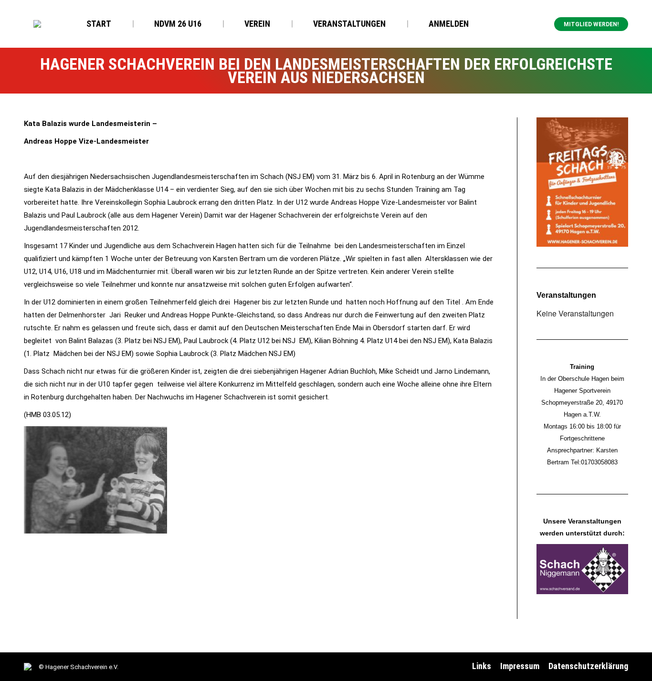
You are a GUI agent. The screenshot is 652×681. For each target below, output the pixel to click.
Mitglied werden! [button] (591, 24)
